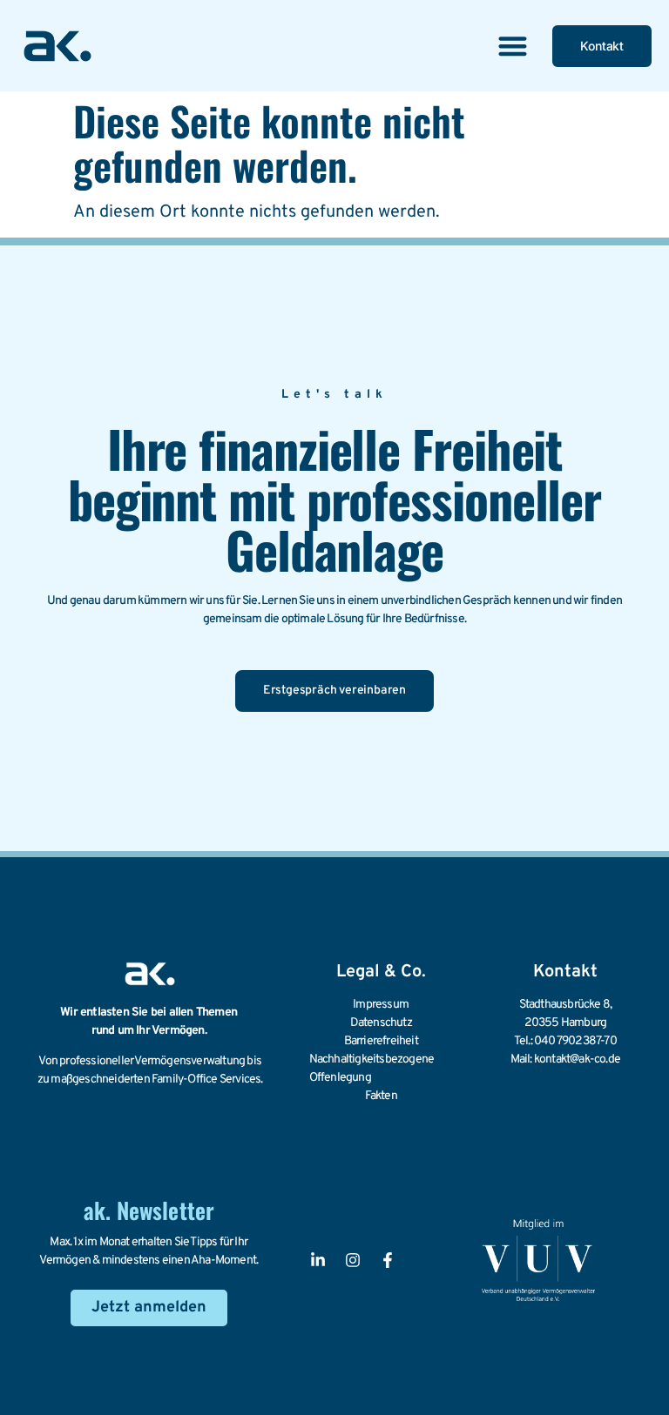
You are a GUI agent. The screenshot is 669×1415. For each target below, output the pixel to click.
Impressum (381, 1004)
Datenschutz (381, 1023)
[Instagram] (353, 1260)
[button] (513, 46)
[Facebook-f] (387, 1260)
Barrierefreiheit (381, 1041)
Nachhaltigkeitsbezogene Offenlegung (372, 1068)
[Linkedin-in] (318, 1260)
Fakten (381, 1096)
